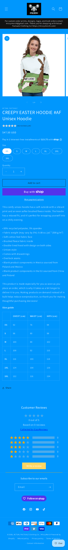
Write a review (34, 466)
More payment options (34, 199)
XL (45, 151)
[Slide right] (40, 102)
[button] (6, 9)
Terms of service (53, 538)
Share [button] (8, 387)
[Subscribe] (49, 487)
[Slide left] (27, 102)
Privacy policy (37, 538)
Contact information (35, 543)
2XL (57, 151)
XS (7, 151)
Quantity (6, 165)
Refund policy (23, 538)
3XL (7, 158)
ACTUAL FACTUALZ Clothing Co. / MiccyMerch (32, 534)
